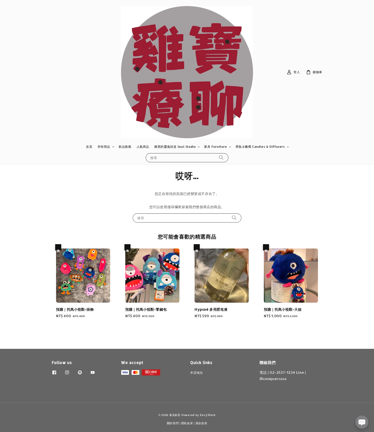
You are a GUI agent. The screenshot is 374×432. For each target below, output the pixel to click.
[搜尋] (221, 157)
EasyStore (208, 415)
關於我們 (173, 423)
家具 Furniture (215, 146)
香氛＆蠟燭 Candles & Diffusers (260, 146)
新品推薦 (125, 146)
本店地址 (196, 372)
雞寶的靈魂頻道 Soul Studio (175, 146)
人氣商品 (143, 146)
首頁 (89, 146)
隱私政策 (187, 423)
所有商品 (104, 146)
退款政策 (201, 423)
